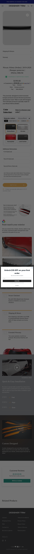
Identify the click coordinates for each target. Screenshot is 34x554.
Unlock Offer (17, 281)
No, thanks (17, 285)
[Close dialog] (32, 267)
